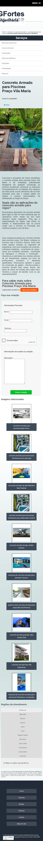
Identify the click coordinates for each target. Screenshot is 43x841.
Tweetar (6, 105)
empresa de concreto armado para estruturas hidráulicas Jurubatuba (21, 696)
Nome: (7, 312)
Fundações (5, 63)
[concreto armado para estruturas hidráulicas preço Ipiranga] (21, 443)
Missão (21, 804)
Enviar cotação (21, 392)
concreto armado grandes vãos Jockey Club (21, 636)
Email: (6, 320)
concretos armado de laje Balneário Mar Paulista (21, 487)
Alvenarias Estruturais (9, 43)
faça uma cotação (29, 290)
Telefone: (8, 328)
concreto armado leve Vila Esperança (21, 666)
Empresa (22, 798)
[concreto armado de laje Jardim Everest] (21, 533)
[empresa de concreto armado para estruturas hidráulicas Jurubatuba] (21, 682)
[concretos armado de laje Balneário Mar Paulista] (21, 473)
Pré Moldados (6, 68)
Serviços (21, 38)
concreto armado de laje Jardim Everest (22, 546)
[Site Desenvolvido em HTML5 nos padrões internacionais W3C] (8, 839)
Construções (6, 53)
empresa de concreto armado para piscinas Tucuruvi (21, 576)
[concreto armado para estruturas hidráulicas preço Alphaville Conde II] (21, 503)
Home (21, 791)
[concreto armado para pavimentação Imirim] (21, 413)
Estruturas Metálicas (9, 58)
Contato (21, 817)
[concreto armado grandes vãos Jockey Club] (21, 622)
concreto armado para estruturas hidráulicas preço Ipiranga (21, 457)
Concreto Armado (7, 48)
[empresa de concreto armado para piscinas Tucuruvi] (21, 563)
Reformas (5, 74)
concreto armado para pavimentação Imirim (21, 427)
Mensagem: (8, 358)
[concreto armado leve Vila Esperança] (21, 652)
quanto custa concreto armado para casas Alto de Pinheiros (21, 606)
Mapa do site (21, 824)
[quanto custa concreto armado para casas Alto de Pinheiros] (21, 592)
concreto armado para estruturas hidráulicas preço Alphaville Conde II (21, 516)
